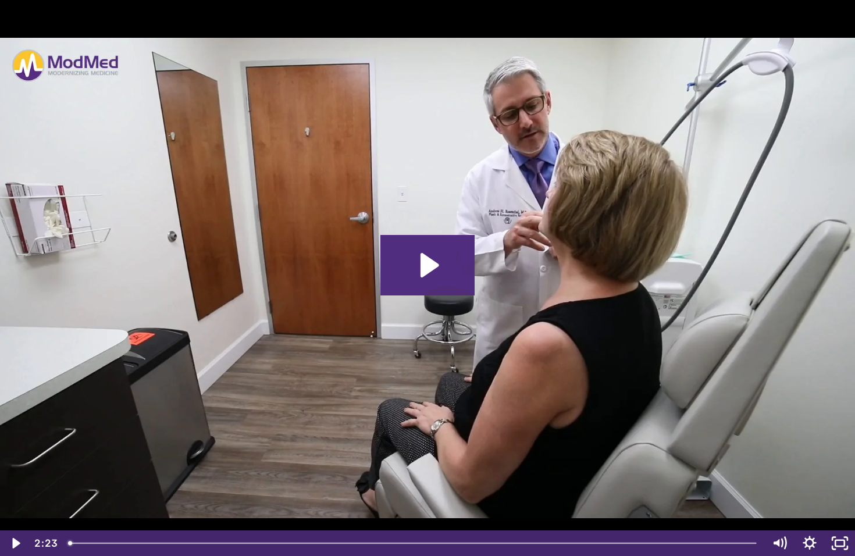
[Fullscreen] (840, 543)
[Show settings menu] (810, 543)
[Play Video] (15, 543)
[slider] (413, 543)
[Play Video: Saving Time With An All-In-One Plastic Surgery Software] (427, 265)
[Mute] (779, 543)
